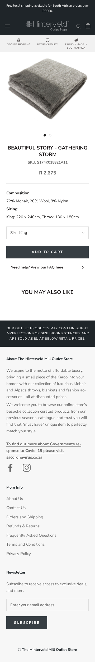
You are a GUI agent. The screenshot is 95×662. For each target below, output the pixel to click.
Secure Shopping (18, 44)
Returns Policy (47, 44)
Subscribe (27, 622)
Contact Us (16, 507)
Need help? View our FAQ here (37, 267)
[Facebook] (10, 468)
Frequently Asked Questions (31, 535)
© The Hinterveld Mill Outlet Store (47, 649)
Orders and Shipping (24, 517)
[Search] (78, 26)
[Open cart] (88, 25)
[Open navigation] (7, 26)
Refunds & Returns (23, 526)
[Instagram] (27, 468)
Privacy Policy (18, 553)
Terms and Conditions (25, 544)
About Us (14, 498)
